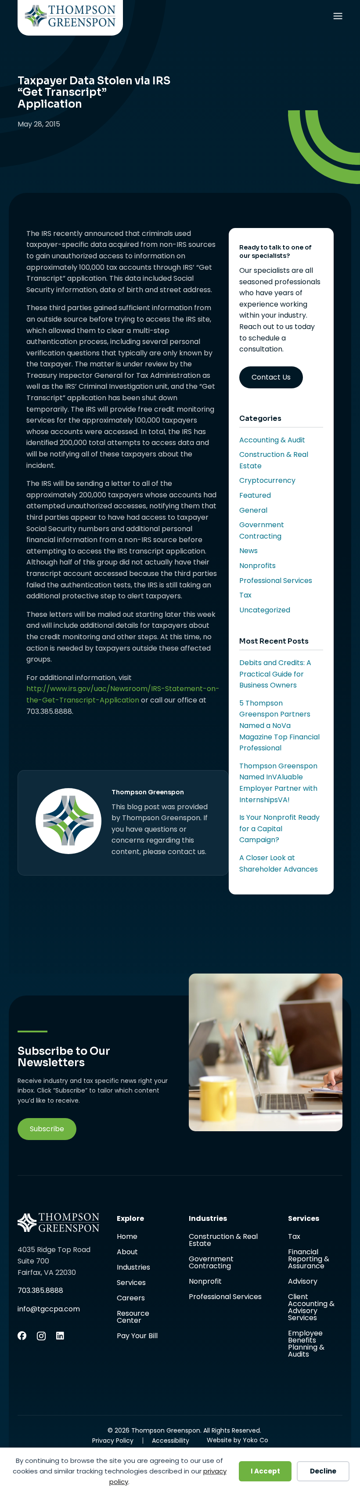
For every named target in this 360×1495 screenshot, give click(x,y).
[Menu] (337, 18)
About (127, 1253)
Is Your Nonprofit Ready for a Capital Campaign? (279, 828)
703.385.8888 (40, 1290)
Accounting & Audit (272, 440)
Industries (133, 1268)
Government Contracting (211, 1263)
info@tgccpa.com (49, 1309)
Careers (131, 1299)
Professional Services (275, 581)
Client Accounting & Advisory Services (311, 1308)
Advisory (302, 1282)
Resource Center (133, 1317)
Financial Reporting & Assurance (308, 1260)
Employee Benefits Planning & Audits (306, 1344)
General (253, 510)
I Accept (265, 1471)
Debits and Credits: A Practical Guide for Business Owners (275, 674)
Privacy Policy (112, 1440)
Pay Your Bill (137, 1335)
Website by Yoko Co (237, 1440)
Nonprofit (205, 1282)
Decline (323, 1471)
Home (127, 1237)
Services (131, 1283)
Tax (245, 595)
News (248, 551)
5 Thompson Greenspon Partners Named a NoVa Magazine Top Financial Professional (279, 725)
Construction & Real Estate (223, 1241)
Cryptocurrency (267, 480)
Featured (255, 495)
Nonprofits (257, 566)
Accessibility (170, 1440)
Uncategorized (264, 610)
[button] (47, 1129)
